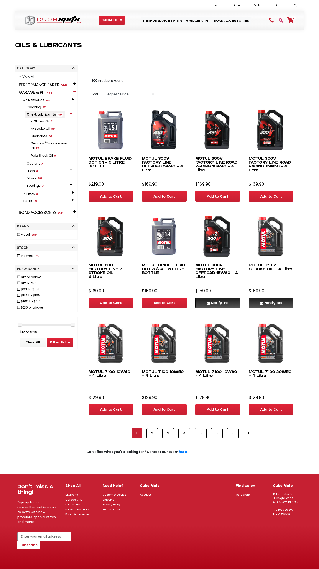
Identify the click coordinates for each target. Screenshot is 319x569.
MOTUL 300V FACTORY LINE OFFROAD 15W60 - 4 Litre (216, 271)
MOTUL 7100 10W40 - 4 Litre (109, 374)
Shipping (109, 500)
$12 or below (30, 277)
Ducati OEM (72, 504)
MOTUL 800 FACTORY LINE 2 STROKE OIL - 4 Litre (105, 271)
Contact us (283, 513)
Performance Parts (77, 509)
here (183, 452)
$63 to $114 (29, 289)
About (237, 5)
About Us (146, 495)
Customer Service (114, 495)
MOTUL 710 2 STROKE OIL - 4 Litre (270, 267)
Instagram (243, 495)
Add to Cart (111, 197)
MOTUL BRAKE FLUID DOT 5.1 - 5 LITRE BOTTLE (110, 163)
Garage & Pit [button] (198, 21)
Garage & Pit (73, 500)
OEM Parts (71, 495)
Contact (258, 5)
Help (216, 5)
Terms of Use (111, 509)
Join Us (276, 6)
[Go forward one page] (248, 433)
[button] (111, 20)
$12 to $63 (28, 283)
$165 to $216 (30, 301)
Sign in (296, 6)
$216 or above (31, 307)
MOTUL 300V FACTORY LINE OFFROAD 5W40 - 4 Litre (162, 165)
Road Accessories (77, 514)
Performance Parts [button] (163, 21)
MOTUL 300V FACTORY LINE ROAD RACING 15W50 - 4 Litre (270, 165)
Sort (95, 94)
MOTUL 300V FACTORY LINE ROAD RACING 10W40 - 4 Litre (216, 165)
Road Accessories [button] (231, 21)
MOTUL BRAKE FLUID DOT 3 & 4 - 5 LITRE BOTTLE (163, 269)
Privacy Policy (111, 504)
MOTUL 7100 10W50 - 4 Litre (163, 374)
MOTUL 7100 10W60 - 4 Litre (216, 374)
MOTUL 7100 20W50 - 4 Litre (270, 374)
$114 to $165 (30, 295)
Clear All (33, 343)
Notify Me (220, 303)
